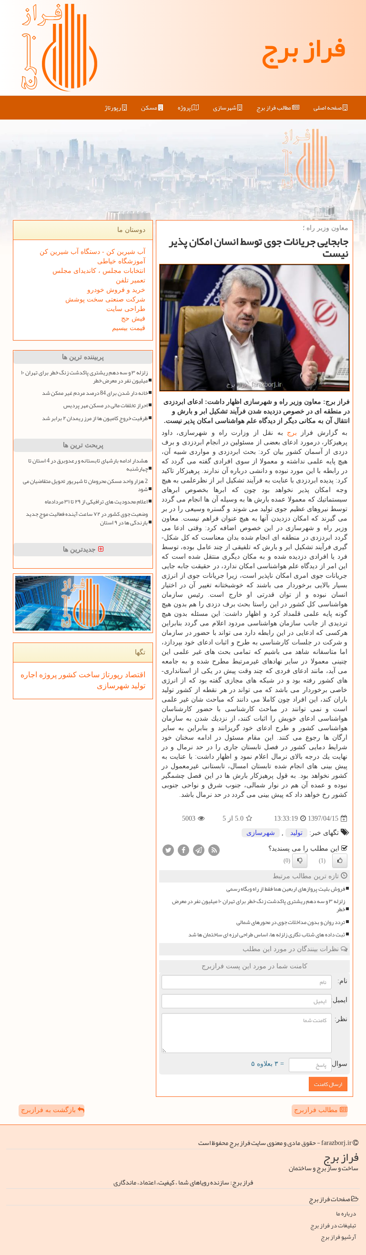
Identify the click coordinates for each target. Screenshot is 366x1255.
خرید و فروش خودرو (116, 289)
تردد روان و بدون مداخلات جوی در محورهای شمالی (290, 922)
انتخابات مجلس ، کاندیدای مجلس (98, 270)
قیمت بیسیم (128, 327)
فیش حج (133, 318)
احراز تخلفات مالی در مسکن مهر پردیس (105, 405)
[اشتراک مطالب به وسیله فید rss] (214, 849)
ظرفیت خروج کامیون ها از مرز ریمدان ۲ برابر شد (95, 418)
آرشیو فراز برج (338, 1237)
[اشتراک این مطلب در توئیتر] (168, 849)
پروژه (185, 107)
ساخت (88, 675)
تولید (296, 832)
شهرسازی (225, 107)
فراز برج (303, 47)
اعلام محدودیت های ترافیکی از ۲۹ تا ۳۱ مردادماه (96, 501)
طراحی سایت (125, 308)
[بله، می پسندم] (339, 860)
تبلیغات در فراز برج (333, 1225)
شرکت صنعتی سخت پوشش (105, 299)
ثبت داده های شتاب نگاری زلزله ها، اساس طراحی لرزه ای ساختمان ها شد (266, 934)
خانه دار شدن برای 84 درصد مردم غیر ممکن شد (95, 393)
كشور (67, 675)
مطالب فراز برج (274, 107)
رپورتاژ (113, 107)
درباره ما (346, 1213)
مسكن (149, 107)
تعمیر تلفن (130, 280)
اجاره (28, 675)
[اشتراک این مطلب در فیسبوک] (183, 849)
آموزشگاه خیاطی (121, 261)
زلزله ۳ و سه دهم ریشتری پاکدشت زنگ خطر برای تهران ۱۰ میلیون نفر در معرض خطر (258, 905)
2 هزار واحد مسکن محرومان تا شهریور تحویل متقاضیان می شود (85, 485)
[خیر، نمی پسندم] (299, 860)
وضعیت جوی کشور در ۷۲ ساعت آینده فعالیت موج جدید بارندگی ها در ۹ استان (87, 518)
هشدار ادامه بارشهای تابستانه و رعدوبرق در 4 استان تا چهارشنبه (88, 464)
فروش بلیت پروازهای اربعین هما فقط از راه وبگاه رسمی (285, 889)
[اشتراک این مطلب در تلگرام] (198, 849)
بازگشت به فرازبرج (49, 1110)
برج (292, 432)
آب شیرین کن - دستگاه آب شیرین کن (92, 251)
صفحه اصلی (328, 107)
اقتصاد (134, 675)
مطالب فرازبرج (317, 1110)
